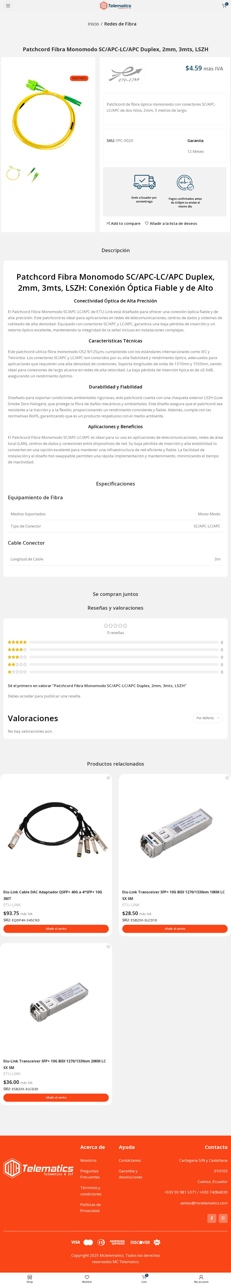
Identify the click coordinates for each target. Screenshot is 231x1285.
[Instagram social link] (223, 1218)
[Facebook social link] (211, 1218)
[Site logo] (115, 5)
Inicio (93, 24)
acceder (27, 696)
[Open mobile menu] (8, 5)
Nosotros (88, 1160)
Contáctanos (130, 1160)
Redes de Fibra (120, 24)
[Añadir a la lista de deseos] (108, 778)
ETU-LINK (12, 904)
